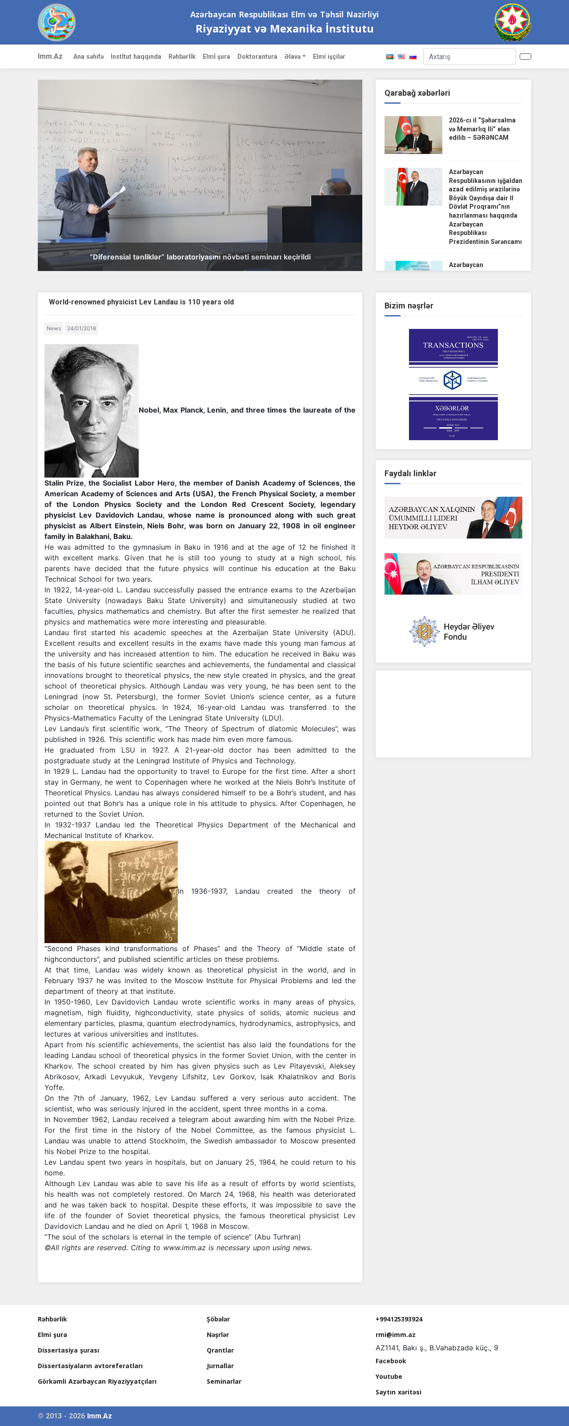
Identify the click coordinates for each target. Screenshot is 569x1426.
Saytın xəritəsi (398, 1392)
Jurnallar (220, 1365)
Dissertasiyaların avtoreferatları (90, 1365)
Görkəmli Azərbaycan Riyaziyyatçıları (97, 1381)
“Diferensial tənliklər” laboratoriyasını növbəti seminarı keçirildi (200, 256)
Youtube (389, 1376)
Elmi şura (52, 1334)
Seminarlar (224, 1381)
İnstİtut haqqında (136, 56)
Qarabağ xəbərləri (417, 92)
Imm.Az (50, 56)
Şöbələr (218, 1319)
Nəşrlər (218, 1334)
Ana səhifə (88, 56)
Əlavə (292, 56)
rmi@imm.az (396, 1334)
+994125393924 (399, 1319)
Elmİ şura (216, 56)
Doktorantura (257, 56)
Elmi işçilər (329, 56)
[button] (62, 175)
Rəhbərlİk (182, 56)
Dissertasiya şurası (68, 1350)
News (54, 328)
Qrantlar (220, 1350)
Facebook (391, 1361)
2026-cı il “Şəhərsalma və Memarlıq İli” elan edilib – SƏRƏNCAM (482, 129)
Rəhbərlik (52, 1319)
